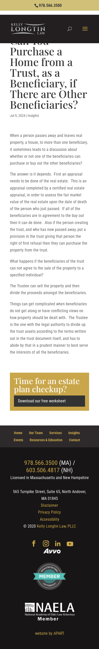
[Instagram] (46, 544)
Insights (33, 116)
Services (55, 433)
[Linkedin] (57, 544)
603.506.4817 (43, 470)
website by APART (49, 633)
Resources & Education (46, 440)
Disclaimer (49, 505)
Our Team (36, 433)
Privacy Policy (49, 512)
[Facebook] (34, 544)
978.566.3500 (50, 5)
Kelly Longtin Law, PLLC (56, 526)
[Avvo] (52, 551)
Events (18, 440)
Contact (74, 440)
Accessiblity (49, 519)
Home (18, 433)
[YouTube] (70, 544)
